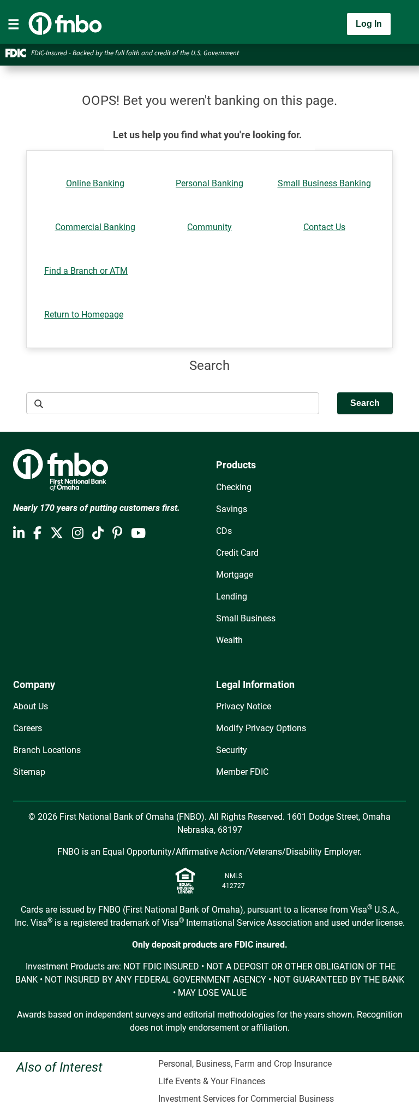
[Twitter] (56, 533)
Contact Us (324, 227)
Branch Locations (47, 750)
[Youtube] (138, 533)
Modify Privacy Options (261, 728)
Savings (231, 509)
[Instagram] (77, 533)
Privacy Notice (243, 706)
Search (365, 403)
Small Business (246, 618)
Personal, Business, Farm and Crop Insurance (245, 1064)
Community (209, 227)
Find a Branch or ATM (86, 271)
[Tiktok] (98, 533)
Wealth (229, 640)
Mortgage (234, 574)
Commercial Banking (95, 227)
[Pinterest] (117, 533)
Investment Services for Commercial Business (246, 1099)
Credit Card (237, 553)
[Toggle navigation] (14, 24)
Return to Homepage (83, 314)
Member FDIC (242, 772)
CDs (224, 531)
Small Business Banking (324, 183)
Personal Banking (209, 183)
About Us (30, 706)
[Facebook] (37, 533)
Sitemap (29, 772)
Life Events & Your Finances (211, 1081)
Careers (27, 728)
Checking (234, 487)
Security (231, 750)
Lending (231, 596)
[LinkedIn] (19, 533)
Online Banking (95, 183)
